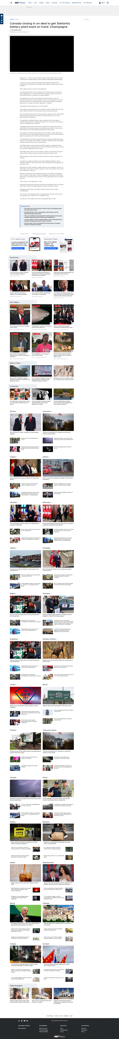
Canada (41, 2)
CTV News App (49, 1015)
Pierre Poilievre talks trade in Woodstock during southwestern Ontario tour (29, 721)
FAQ (61, 1015)
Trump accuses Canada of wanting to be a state (19, 326)
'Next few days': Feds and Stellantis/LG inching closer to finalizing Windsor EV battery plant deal (42, 224)
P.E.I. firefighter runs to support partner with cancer (40, 354)
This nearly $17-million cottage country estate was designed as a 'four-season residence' (63, 403)
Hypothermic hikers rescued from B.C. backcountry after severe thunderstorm (63, 439)
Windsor (12, 19)
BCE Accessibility (22, 1028)
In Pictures (54, 2)
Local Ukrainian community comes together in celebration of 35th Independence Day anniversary (62, 630)
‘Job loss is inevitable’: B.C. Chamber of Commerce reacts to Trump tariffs (56, 433)
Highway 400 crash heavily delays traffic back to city (57, 705)
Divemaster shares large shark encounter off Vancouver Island (61, 758)
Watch (47, 2)
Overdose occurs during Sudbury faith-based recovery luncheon (63, 666)
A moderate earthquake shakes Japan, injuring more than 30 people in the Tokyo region (24, 965)
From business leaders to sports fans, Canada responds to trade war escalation (63, 576)
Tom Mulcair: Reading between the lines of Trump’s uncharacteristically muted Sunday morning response (64, 294)
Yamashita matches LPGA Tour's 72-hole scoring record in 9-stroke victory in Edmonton (64, 530)
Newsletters (66, 1015)
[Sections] (11, 2)
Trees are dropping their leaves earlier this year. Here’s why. (30, 575)
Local (35, 2)
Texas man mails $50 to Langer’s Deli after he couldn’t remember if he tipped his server (20, 379)
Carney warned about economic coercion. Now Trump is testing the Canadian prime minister (41, 274)
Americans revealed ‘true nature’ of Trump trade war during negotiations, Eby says (63, 767)
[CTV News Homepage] (20, 3)
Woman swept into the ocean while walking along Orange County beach (20, 1001)
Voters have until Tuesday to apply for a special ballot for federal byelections (24, 843)
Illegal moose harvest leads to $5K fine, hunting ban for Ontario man (58, 661)
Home (30, 2)
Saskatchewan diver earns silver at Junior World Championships (29, 666)
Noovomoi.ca (84, 1029)
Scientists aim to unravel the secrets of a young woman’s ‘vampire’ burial (64, 378)
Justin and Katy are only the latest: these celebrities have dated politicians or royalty (41, 403)
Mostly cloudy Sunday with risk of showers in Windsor (29, 758)
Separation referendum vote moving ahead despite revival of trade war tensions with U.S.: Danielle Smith (30, 493)
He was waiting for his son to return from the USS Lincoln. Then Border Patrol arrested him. (56, 799)
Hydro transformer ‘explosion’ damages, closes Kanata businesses (58, 478)
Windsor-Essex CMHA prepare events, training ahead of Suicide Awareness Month (25, 752)
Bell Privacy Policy (43, 1028)
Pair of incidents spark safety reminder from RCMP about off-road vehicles (63, 584)
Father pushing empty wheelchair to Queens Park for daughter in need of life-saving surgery (57, 615)
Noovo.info (83, 1028)
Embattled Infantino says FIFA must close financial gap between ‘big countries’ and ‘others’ (25, 924)
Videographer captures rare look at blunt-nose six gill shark (42, 326)
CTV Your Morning (65, 2)
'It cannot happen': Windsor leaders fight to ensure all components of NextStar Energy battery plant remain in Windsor (43, 220)
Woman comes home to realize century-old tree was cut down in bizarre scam (62, 355)
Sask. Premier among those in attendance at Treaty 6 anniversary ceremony (19, 355)
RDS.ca (83, 1031)
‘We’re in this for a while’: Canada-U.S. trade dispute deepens (19, 273)
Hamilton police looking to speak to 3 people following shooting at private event (30, 448)
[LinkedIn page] (27, 1020)
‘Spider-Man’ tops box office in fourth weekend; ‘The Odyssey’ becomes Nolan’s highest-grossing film (58, 883)
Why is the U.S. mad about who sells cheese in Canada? (41, 1001)
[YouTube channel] (24, 1020)
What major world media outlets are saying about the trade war (63, 273)
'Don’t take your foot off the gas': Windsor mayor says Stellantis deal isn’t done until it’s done (43, 209)
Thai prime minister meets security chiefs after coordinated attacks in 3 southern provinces (63, 814)
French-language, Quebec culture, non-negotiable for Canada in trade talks (24, 524)
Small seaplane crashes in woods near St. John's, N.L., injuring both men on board (30, 585)
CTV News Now (87, 2)
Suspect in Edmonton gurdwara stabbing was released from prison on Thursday (63, 1002)
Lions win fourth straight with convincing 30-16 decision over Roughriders (24, 615)
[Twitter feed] (19, 1020)
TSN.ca (62, 1031)
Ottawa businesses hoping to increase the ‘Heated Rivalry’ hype (63, 326)
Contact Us (57, 1015)
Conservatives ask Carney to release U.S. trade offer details (18, 293)
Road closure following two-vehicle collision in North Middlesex (24, 706)
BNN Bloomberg (64, 1029)
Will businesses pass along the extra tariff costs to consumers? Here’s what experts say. (30, 713)
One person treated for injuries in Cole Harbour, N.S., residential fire (24, 569)
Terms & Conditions (43, 1029)
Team (71, 1015)
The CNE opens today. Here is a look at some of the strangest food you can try (20, 403)
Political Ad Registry (43, 1031)
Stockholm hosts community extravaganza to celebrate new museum (31, 675)
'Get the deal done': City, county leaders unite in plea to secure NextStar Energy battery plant (41, 213)
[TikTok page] (22, 1020)
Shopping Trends (76, 2)
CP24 (61, 1028)
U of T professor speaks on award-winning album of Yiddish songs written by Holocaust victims (41, 379)
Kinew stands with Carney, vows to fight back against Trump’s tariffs (57, 569)
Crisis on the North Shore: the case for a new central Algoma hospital (64, 675)
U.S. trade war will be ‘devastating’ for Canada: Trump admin (41, 293)
